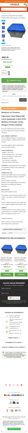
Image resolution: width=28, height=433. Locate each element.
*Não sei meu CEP (4, 102)
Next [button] (3, 43)
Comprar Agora (15, 80)
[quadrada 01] (3, 23)
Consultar (22, 99)
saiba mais (5, 91)
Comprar (7, 274)
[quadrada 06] (3, 27)
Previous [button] (3, 20)
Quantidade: (4, 70)
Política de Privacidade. (11, 425)
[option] (3, 23)
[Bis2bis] (7, 411)
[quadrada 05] (3, 36)
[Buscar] (25, 9)
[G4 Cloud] (12, 411)
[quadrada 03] (3, 32)
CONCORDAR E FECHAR (14, 429)
